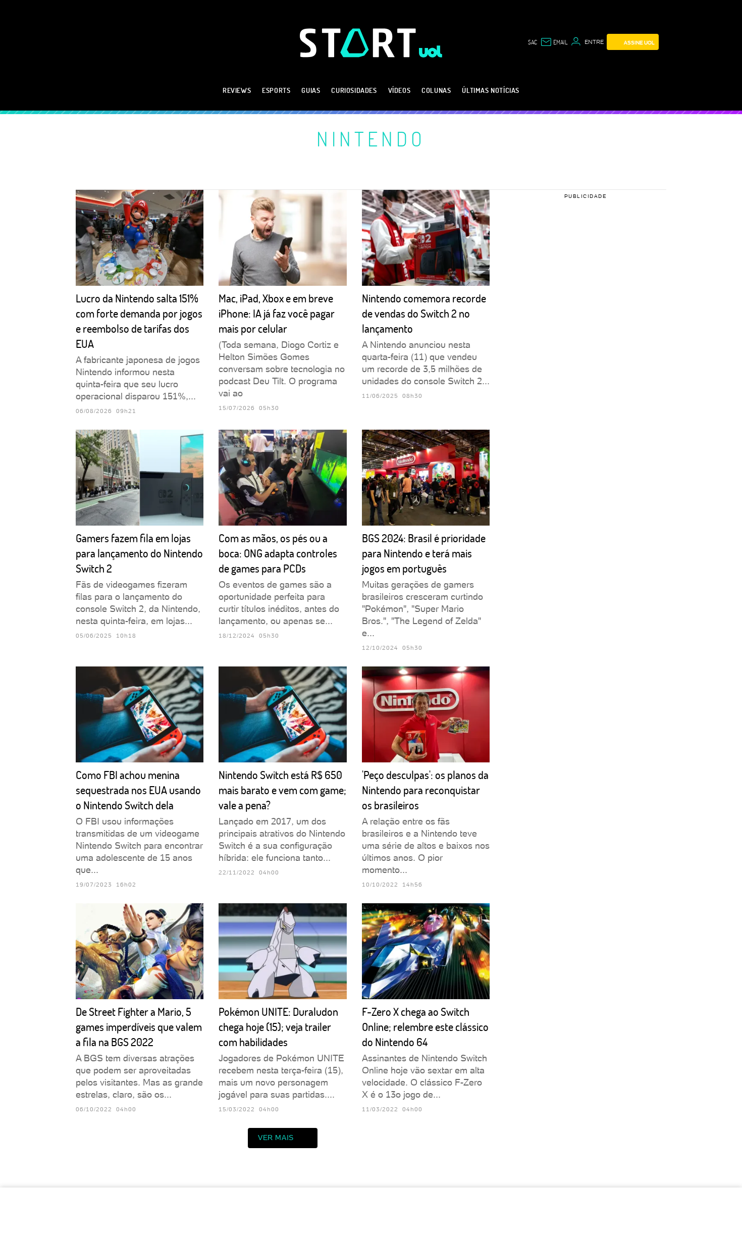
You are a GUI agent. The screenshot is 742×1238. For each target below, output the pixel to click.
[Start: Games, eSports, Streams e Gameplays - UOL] (359, 43)
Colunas (436, 90)
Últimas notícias (490, 90)
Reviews (237, 90)
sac (532, 42)
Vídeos (399, 90)
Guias (310, 90)
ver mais (276, 1137)
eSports (276, 90)
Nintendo (371, 138)
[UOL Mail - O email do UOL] (553, 42)
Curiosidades (354, 90)
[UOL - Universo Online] (431, 51)
